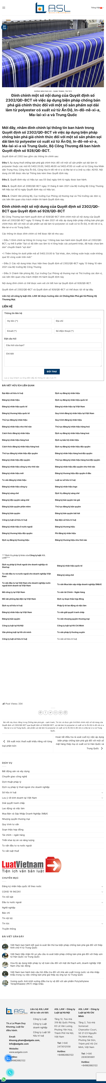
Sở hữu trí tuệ (9, 792)
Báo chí (6, 912)
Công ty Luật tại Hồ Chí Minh (88, 1013)
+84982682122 (17, 1060)
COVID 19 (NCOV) (11, 891)
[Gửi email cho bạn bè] (55, 712)
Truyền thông (9, 928)
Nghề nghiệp (8, 907)
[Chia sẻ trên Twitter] (50, 712)
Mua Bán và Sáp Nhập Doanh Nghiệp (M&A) (25, 813)
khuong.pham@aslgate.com (24, 1040)
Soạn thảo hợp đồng (12, 829)
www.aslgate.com (18, 1052)
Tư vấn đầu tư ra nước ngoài (17, 845)
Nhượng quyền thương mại (16, 819)
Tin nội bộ (7, 918)
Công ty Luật (40, 1019)
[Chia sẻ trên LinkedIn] (65, 712)
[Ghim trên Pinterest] (60, 712)
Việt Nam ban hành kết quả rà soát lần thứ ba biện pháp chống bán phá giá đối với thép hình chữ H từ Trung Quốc (56, 946)
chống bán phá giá (34, 162)
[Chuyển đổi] (102, 792)
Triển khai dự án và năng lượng (18, 840)
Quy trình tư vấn (10, 824)
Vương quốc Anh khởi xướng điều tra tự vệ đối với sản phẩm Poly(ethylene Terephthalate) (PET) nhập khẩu (49, 982)
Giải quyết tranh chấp (13, 803)
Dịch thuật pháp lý (11, 781)
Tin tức (68, 91)
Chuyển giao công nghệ (14, 776)
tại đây (89, 289)
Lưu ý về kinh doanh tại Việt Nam (19, 797)
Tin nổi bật (7, 896)
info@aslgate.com (19, 1043)
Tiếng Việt (95, 8)
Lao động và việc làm (13, 808)
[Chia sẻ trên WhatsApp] (40, 712)
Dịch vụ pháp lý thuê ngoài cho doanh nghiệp (26, 787)
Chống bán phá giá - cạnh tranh (49, 91)
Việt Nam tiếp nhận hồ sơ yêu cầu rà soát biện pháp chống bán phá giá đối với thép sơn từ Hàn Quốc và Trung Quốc (56, 955)
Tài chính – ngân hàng (13, 835)
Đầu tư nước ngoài (12, 902)
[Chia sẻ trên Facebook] (45, 712)
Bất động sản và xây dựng (16, 771)
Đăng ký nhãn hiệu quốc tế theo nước (21, 886)
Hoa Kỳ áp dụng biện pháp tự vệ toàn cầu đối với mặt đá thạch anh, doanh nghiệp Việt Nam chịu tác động (55, 964)
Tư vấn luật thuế (10, 851)
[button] (3, 7)
